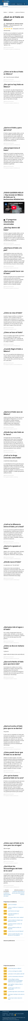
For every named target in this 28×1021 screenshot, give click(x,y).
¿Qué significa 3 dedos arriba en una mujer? (15, 985)
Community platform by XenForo (13, 1017)
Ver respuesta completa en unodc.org (11, 476)
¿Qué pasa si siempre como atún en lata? (16, 995)
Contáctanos (5, 1013)
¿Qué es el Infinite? (12, 904)
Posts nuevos (5, 6)
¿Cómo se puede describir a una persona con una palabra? (15, 934)
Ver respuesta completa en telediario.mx (11, 103)
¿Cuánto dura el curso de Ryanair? (16, 931)
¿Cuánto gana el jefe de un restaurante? (14, 988)
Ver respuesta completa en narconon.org (11, 542)
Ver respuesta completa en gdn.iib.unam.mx (12, 81)
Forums (7, 4)
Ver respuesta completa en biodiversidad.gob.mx (13, 364)
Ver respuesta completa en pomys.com (11, 267)
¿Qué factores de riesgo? (13, 911)
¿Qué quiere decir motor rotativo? (16, 917)
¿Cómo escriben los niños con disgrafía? (14, 928)
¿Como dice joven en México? (14, 968)
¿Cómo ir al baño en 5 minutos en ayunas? (15, 908)
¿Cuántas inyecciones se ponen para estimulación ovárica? (18, 893)
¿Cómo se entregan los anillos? (15, 971)
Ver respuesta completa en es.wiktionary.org (12, 558)
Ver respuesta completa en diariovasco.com (12, 772)
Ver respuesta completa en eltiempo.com (11, 887)
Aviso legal (11, 1013)
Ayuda (3, 1015)
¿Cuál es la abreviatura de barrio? (15, 976)
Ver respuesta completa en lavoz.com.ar (11, 642)
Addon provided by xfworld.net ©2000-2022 (10, 1019)
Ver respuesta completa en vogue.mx (11, 863)
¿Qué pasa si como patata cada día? (16, 973)
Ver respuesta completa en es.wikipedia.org (12, 49)
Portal (12, 1015)
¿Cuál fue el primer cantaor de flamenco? (15, 924)
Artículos (11, 12)
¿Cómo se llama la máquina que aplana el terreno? (15, 920)
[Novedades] (24, 4)
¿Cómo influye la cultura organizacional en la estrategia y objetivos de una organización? (15, 980)
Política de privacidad (19, 1013)
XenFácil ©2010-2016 (12, 1018)
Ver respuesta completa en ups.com (10, 428)
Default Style (6, 1011)
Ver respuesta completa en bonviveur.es (11, 288)
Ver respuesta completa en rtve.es (10, 452)
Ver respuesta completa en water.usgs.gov (11, 579)
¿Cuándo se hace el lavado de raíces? (7, 894)
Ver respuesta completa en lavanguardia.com (12, 749)
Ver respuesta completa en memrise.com (11, 658)
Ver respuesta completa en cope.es (10, 678)
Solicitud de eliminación (9, 47)
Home (5, 12)
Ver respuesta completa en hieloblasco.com (12, 167)
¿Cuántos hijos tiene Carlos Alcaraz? (16, 991)
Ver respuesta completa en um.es (10, 329)
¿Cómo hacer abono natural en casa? (15, 998)
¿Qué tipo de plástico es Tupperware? (13, 914)
